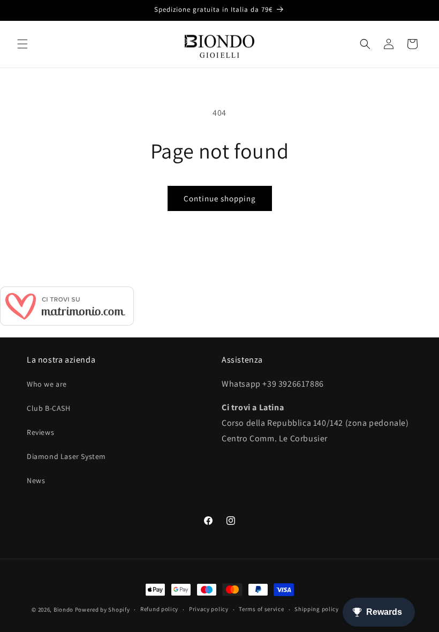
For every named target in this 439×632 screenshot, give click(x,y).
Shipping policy (316, 609)
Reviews (40, 432)
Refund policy (159, 609)
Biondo (63, 609)
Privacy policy (209, 609)
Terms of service (261, 609)
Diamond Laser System (66, 456)
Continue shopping (220, 198)
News (36, 480)
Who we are (47, 384)
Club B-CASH (49, 408)
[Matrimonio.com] (67, 322)
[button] (22, 44)
